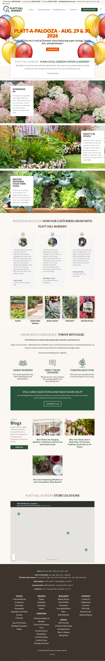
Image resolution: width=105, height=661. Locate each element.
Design (41, 599)
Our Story (86, 605)
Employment (86, 602)
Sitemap (52, 654)
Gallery (41, 608)
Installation (41, 602)
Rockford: (49, 1)
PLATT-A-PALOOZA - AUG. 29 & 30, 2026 (52, 33)
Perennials (19, 605)
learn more (53, 49)
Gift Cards (86, 608)
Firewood (19, 618)
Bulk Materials (63, 615)
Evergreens (19, 602)
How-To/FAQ (64, 602)
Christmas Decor (41, 631)
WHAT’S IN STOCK (89, 9)
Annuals (19, 615)
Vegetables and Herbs (19, 612)
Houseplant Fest (64, 629)
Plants (31, 9)
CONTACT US (52, 404)
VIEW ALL (19, 447)
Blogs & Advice (63, 599)
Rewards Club (85, 612)
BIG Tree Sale (64, 623)
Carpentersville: (31, 1)
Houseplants (19, 608)
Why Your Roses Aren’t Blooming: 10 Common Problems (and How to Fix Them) (79, 443)
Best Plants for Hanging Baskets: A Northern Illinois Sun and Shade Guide (47, 442)
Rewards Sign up (86, 615)
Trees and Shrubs (19, 599)
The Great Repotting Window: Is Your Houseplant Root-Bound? (47, 480)
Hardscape (41, 605)
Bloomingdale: (11, 1)
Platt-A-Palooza (64, 632)
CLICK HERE (87, 160)
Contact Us (73, 9)
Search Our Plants (19, 623)
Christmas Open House (63, 626)
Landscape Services (44, 9)
